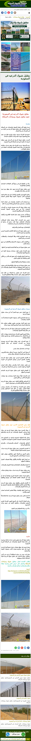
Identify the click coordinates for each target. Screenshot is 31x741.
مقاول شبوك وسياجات (18, 17)
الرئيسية (28, 17)
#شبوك (28, 569)
